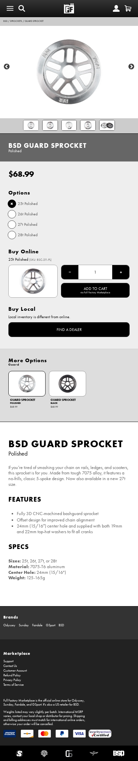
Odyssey (9, 625)
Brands (10, 617)
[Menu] (10, 8)
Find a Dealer (69, 329)
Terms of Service (13, 685)
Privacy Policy (12, 680)
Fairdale (37, 625)
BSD (5, 21)
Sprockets (16, 21)
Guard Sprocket (34, 21)
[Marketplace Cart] (128, 8)
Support (8, 661)
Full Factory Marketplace (19, 701)
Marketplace (16, 653)
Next (131, 67)
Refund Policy (12, 675)
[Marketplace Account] (116, 8)
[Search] (21, 8)
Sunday (24, 625)
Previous (6, 67)
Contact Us (10, 666)
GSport (50, 625)
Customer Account (15, 671)
